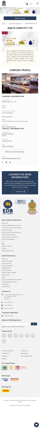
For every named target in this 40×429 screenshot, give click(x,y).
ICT (3, 241)
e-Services (27, 3)
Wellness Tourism (7, 246)
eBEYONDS (28, 405)
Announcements (6, 263)
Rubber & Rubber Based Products (11, 225)
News (3, 277)
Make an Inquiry (20, 18)
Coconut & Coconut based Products (12, 228)
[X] (10, 336)
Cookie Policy (5, 353)
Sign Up (33, 324)
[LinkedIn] (10, 162)
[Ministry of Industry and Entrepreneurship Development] (32, 207)
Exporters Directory (15, 23)
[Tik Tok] (4, 341)
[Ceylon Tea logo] (4, 368)
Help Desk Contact (8, 315)
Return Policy (24, 353)
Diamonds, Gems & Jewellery (10, 237)
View (3, 326)
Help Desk (5, 259)
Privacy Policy (24, 351)
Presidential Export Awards (9, 282)
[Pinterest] (33, 336)
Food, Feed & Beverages (8, 234)
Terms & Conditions (7, 351)
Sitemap (4, 359)
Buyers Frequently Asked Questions (12, 279)
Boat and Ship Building (8, 239)
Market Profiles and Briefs (9, 272)
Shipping (4, 356)
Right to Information (7, 261)
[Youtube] (27, 336)
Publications (5, 284)
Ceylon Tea (5, 223)
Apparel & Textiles (7, 230)
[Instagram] (6, 162)
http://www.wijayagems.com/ (11, 158)
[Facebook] (2, 162)
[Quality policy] (20, 201)
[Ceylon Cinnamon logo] (11, 368)
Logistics (4, 248)
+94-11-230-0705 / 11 (9, 302)
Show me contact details (13, 152)
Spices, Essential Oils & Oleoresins (11, 232)
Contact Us (19, 191)
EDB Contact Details (7, 266)
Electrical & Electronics (8, 250)
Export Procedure (7, 270)
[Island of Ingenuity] (20, 368)
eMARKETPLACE (6, 268)
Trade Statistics (6, 286)
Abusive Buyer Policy (26, 356)
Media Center (5, 275)
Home (3, 23)
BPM (3, 244)
